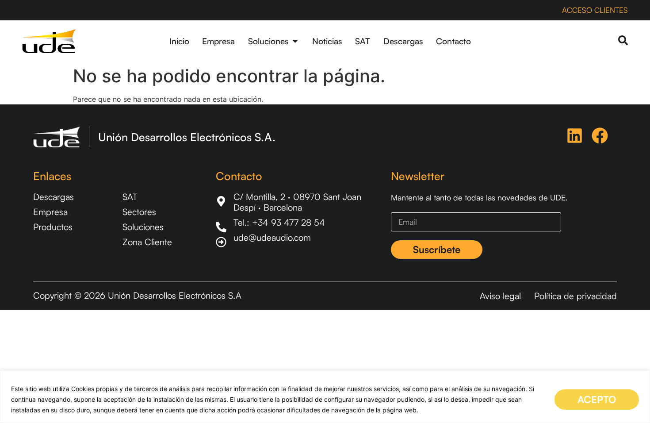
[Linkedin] (574, 135)
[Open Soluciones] (295, 41)
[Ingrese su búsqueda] (623, 40)
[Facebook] (600, 135)
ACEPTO (596, 399)
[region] (325, 396)
